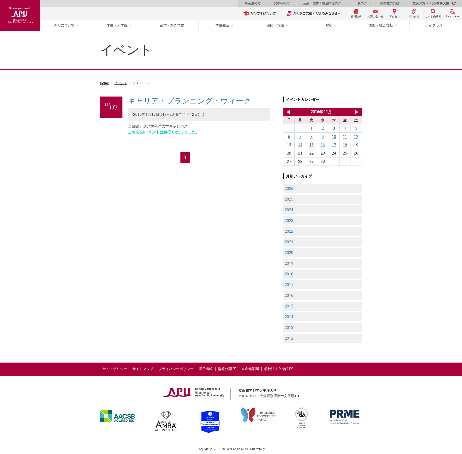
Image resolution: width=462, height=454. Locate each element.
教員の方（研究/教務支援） (432, 3)
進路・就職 (275, 25)
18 (345, 145)
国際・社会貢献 (381, 25)
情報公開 (225, 369)
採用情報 (206, 369)
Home (104, 83)
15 (311, 145)
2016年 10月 (287, 112)
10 (334, 136)
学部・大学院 (117, 25)
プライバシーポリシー (176, 369)
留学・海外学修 (172, 25)
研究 (328, 25)
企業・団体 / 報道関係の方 (322, 3)
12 (356, 136)
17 (334, 145)
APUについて (64, 25)
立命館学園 (250, 369)
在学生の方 (388, 3)
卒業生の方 (253, 3)
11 (345, 136)
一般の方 (360, 3)
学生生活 (222, 25)
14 (300, 145)
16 (323, 145)
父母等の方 (282, 3)
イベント (120, 83)
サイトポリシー (115, 369)
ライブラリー (435, 25)
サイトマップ (142, 369)
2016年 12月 (356, 112)
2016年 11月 (321, 112)
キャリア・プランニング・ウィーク (189, 101)
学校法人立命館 (276, 369)
